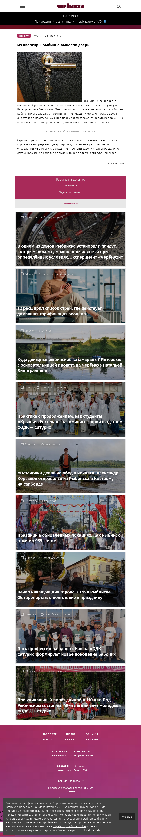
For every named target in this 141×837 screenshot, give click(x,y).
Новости (50, 734)
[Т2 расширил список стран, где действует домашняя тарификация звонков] (70, 321)
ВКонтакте (78, 766)
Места (48, 739)
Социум (91, 734)
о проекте (58, 751)
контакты (88, 131)
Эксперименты (54, 217)
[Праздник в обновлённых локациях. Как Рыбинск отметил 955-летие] (70, 547)
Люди (70, 734)
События (50, 501)
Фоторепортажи (53, 557)
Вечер (77, 770)
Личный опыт (50, 444)
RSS (85, 770)
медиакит (74, 131)
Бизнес (70, 739)
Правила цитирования (70, 781)
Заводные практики (54, 387)
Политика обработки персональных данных (70, 790)
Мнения (46, 330)
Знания (92, 739)
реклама (59, 755)
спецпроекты (82, 755)
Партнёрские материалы (58, 274)
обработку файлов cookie (69, 826)
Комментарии (70, 203)
